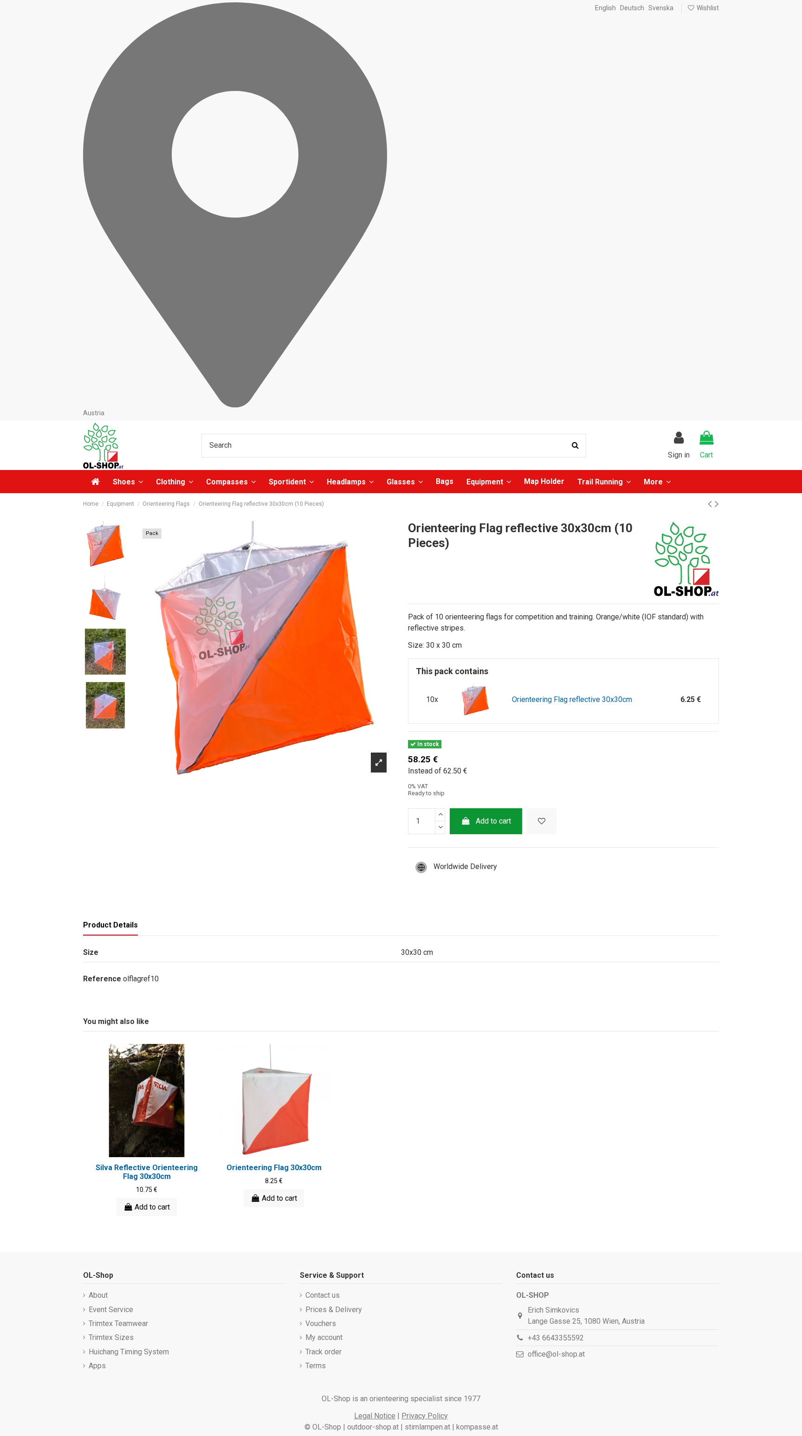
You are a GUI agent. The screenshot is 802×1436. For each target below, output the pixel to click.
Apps (97, 1365)
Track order (323, 1351)
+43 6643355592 (556, 1337)
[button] (657, 481)
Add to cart (493, 821)
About (98, 1295)
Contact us (322, 1295)
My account (324, 1337)
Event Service (111, 1309)
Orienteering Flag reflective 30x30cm (572, 699)
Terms (315, 1365)
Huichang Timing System (129, 1351)
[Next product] (717, 503)
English (605, 8)
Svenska (660, 8)
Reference (102, 978)
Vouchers (320, 1323)
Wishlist (707, 8)
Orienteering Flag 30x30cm (274, 1167)
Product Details (110, 925)
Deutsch (632, 8)
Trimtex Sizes (111, 1337)
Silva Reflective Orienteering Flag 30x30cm (147, 1172)
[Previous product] (711, 503)
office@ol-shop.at (556, 1354)
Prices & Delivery (333, 1309)
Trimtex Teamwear (118, 1323)
